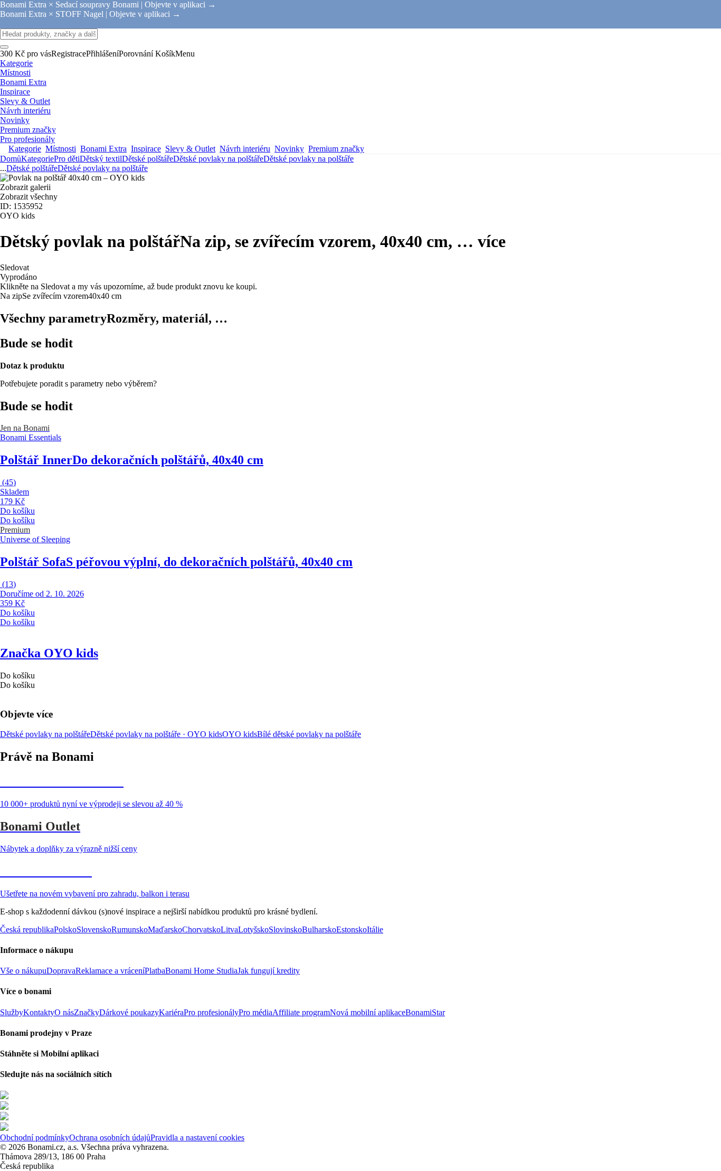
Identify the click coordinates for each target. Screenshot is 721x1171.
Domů (10, 158)
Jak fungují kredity (269, 970)
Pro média (255, 1012)
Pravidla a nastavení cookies (197, 1137)
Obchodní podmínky (34, 1137)
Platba (155, 970)
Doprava (60, 970)
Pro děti (67, 158)
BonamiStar (425, 1012)
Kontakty (38, 1012)
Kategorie (37, 158)
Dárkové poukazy (129, 1012)
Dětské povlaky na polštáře (308, 158)
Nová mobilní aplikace (367, 1012)
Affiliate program (301, 1012)
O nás (64, 1012)
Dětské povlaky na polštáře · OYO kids (156, 734)
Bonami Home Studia (201, 970)
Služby (11, 1012)
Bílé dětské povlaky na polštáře (309, 734)
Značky (86, 1012)
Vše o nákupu (23, 970)
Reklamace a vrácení (110, 970)
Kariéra (171, 1012)
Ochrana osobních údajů (109, 1137)
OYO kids (239, 734)
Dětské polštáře (147, 158)
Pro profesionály (211, 1012)
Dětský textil (101, 158)
